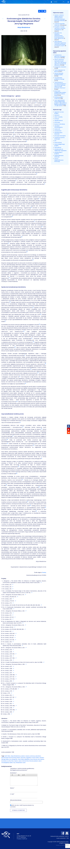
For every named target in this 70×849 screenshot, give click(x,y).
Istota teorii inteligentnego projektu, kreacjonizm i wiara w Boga (60, 93)
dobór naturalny (21, 757)
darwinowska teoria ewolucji (8, 757)
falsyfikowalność (58, 120)
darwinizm (38, 756)
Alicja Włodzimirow (24, 27)
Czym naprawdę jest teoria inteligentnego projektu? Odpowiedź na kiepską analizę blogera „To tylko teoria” (60, 102)
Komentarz (13, 773)
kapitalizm (27, 759)
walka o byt (12, 762)
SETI (55, 140)
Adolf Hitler (7, 756)
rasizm (20, 761)
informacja (57, 122)
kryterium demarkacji (59, 124)
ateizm (23, 756)
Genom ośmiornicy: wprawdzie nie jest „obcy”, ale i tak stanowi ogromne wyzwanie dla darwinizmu (60, 62)
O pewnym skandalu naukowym (59, 24)
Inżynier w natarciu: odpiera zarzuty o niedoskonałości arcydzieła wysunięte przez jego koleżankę (59, 17)
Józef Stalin (21, 759)
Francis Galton (35, 757)
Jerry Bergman (13, 759)
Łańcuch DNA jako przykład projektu (58, 74)
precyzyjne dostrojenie (60, 135)
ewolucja (56, 118)
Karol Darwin (33, 759)
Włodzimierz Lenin (20, 762)
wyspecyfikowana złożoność (58, 156)
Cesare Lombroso (30, 756)
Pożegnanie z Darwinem (60, 67)
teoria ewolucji (58, 142)
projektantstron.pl (65, 845)
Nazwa (12, 788)
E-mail (12, 794)
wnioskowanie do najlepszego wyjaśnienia (60, 149)
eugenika (28, 757)
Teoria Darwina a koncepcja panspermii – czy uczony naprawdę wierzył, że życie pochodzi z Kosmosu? (60, 85)
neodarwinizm (57, 131)
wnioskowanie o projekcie (58, 153)
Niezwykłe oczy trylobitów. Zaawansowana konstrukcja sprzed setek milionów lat (59, 35)
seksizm (36, 761)
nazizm (16, 761)
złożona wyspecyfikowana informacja (58, 160)
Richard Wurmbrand (27, 761)
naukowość (57, 129)
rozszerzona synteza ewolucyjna (59, 138)
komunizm (4, 761)
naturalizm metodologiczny (58, 126)
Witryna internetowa (15, 800)
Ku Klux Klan (10, 761)
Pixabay (44, 572)
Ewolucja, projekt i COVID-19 (58, 97)
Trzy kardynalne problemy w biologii (59, 78)
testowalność (57, 147)
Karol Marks (41, 759)
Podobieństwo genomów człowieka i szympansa (59, 56)
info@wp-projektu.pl (22, 838)
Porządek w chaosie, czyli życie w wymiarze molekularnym (59, 28)
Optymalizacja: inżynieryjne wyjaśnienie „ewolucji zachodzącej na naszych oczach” (60, 43)
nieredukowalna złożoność (58, 133)
